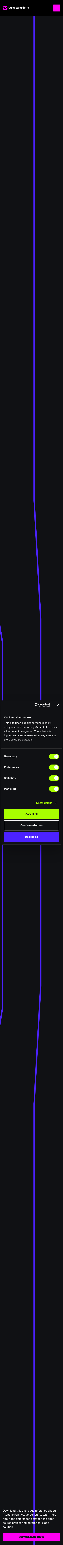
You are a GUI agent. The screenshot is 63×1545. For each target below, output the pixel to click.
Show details (44, 802)
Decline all (31, 836)
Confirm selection (31, 825)
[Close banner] (58, 705)
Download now (31, 1537)
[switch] (54, 767)
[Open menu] (56, 8)
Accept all (31, 813)
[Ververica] (16, 8)
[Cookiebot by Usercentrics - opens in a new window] (37, 705)
